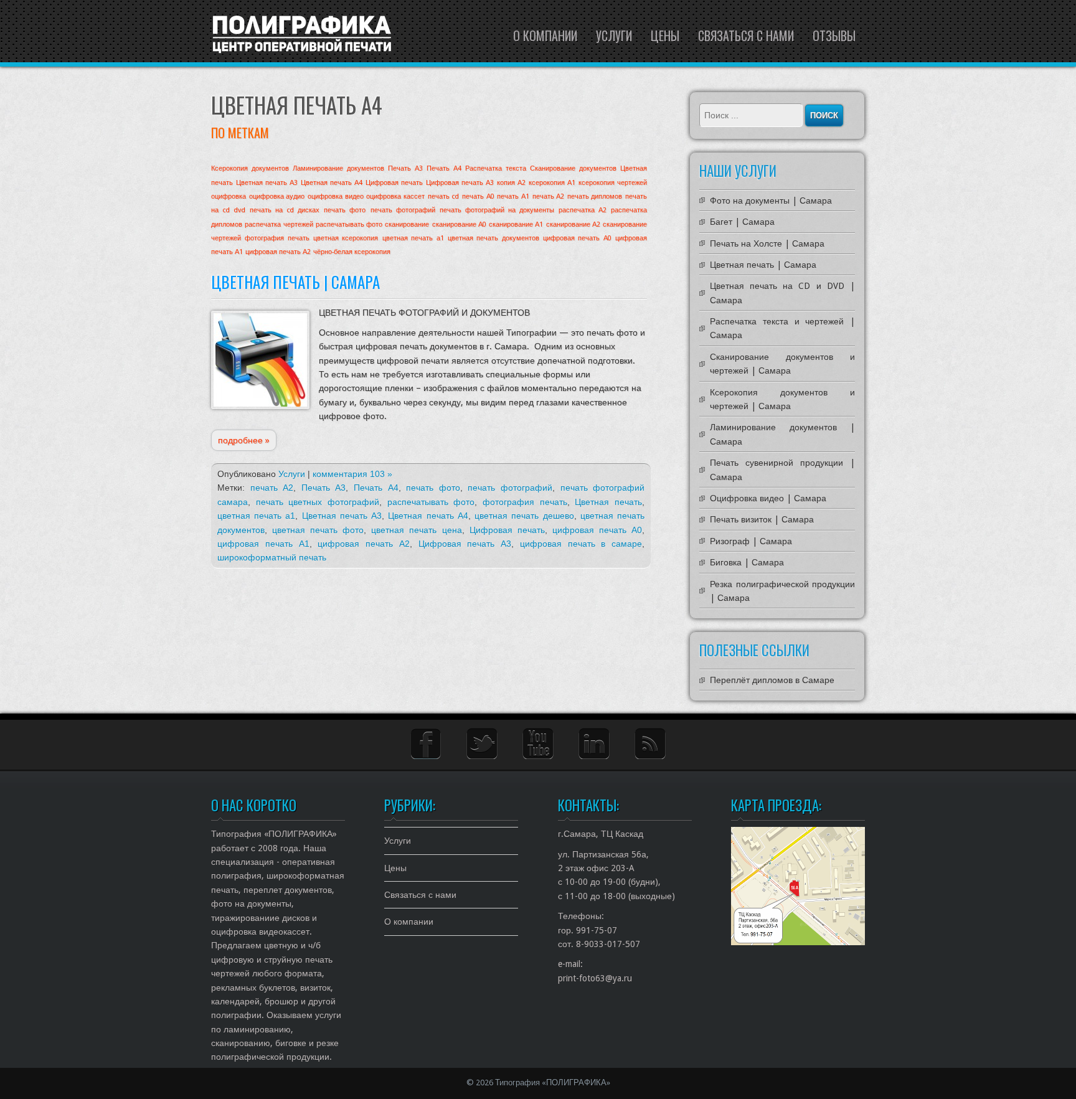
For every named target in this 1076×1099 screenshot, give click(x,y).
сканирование (407, 224)
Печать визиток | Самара (762, 519)
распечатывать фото (349, 224)
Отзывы (834, 35)
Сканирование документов (573, 168)
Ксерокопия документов (250, 168)
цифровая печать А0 (577, 238)
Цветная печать (608, 502)
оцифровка (228, 196)
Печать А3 (405, 168)
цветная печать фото (318, 530)
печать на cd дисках (284, 210)
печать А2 (548, 196)
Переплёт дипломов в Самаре (772, 680)
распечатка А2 (582, 210)
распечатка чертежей (279, 224)
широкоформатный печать (271, 557)
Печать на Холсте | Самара (767, 243)
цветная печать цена (416, 530)
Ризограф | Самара (751, 541)
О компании (545, 35)
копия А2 (511, 183)
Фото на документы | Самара (771, 200)
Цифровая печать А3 (460, 183)
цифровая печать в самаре (581, 544)
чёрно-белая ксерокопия (351, 252)
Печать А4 (444, 168)
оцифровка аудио (277, 196)
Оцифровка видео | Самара (768, 498)
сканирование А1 (516, 224)
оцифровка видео (336, 196)
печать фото (345, 210)
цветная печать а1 (413, 238)
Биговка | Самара (747, 562)
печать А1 (513, 196)
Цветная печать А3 (267, 183)
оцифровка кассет (395, 196)
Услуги (614, 35)
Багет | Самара (742, 222)
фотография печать (277, 238)
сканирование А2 (573, 224)
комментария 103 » (352, 474)
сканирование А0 (459, 224)
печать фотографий (402, 210)
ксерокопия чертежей (612, 183)
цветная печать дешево (523, 516)
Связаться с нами (746, 35)
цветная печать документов (493, 238)
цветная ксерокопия (345, 238)
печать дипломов (595, 196)
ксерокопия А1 (552, 183)
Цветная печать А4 (331, 183)
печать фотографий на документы (497, 210)
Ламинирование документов (338, 168)
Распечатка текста (495, 168)
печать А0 (478, 196)
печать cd (444, 196)
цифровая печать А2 (278, 252)
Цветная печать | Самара (295, 281)
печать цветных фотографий (317, 502)
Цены (665, 35)
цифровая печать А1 (263, 544)
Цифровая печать (394, 183)
